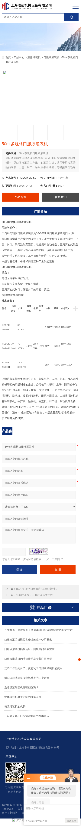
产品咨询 (20, 197)
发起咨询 (71, 820)
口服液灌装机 (51, 57)
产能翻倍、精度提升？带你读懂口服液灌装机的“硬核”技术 (38, 630)
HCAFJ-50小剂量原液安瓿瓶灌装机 (36, 589)
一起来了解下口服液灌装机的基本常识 (26, 716)
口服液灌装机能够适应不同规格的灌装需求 (29, 649)
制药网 (14, 812)
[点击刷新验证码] (38, 551)
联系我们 (61, 197)
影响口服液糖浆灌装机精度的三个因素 (26, 677)
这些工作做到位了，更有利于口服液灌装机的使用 (33, 668)
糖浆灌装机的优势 (14, 706)
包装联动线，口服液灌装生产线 (34, 595)
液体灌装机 (33, 57)
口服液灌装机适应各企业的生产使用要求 (28, 639)
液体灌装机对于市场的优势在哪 (22, 697)
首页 (8, 57)
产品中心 (19, 57)
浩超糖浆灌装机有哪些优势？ (21, 687)
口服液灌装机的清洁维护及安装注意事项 (28, 658)
